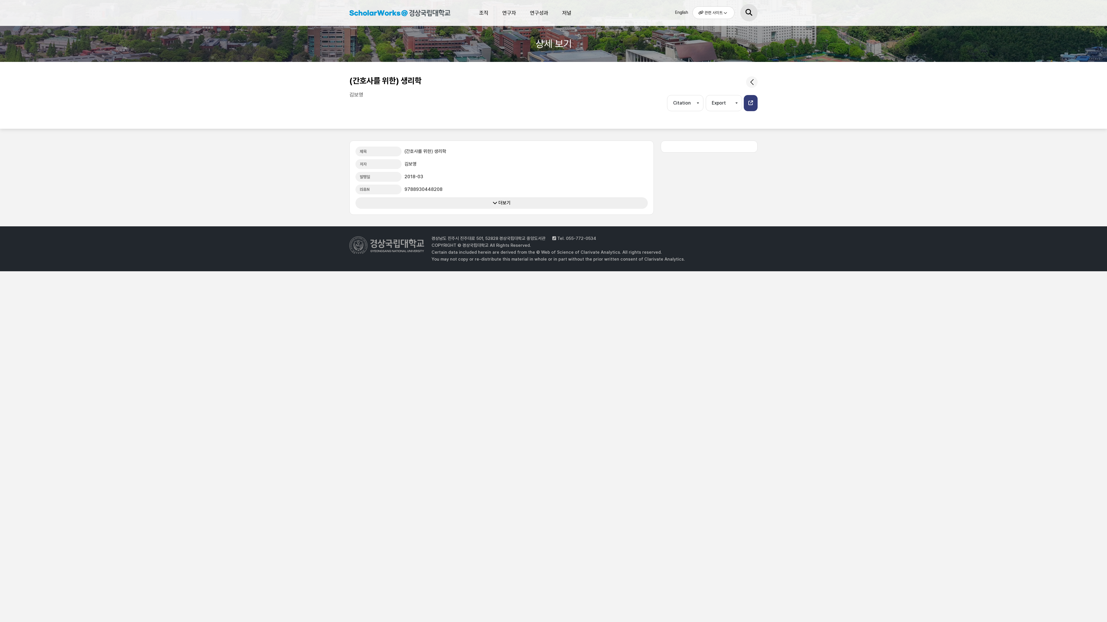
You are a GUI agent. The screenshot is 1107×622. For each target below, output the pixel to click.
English (681, 12)
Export (719, 103)
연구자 (509, 13)
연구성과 (539, 13)
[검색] (749, 12)
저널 (566, 13)
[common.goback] (752, 82)
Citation (682, 103)
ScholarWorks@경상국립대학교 (397, 14)
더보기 (504, 203)
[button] (751, 103)
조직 (483, 13)
